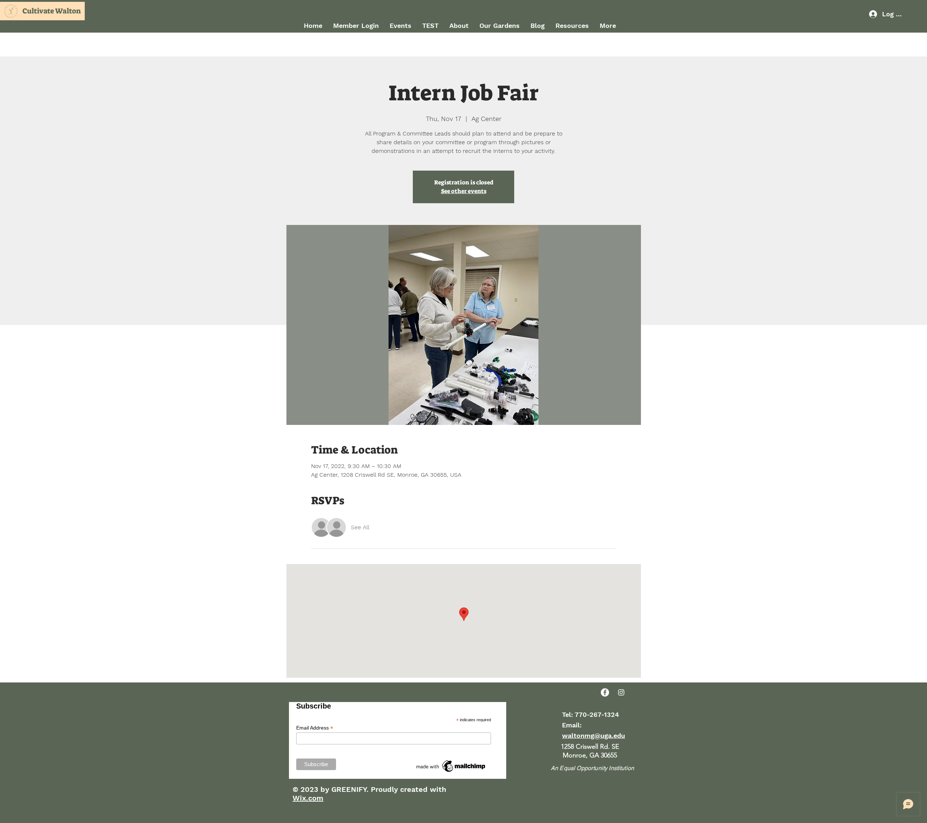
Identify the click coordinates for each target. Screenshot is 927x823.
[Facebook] (605, 692)
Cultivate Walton (51, 11)
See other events (463, 191)
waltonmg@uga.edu (593, 735)
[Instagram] (621, 692)
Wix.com (308, 798)
